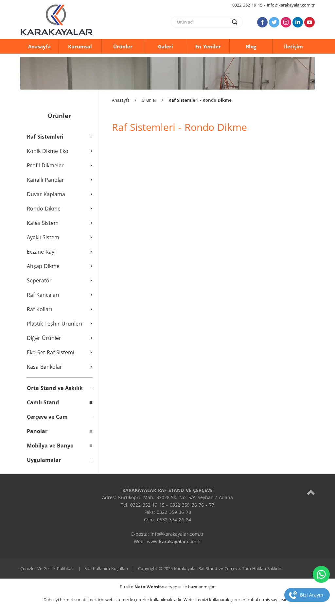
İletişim (293, 46)
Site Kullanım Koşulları (106, 568)
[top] (311, 492)
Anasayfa (39, 46)
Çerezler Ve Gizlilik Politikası (47, 568)
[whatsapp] (321, 574)
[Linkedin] (297, 22)
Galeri (165, 46)
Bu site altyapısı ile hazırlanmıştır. (168, 587)
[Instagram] (286, 22)
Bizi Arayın (311, 595)
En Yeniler (208, 46)
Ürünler (122, 46)
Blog (251, 46)
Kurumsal (80, 46)
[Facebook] (262, 22)
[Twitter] (274, 22)
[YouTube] (309, 22)
